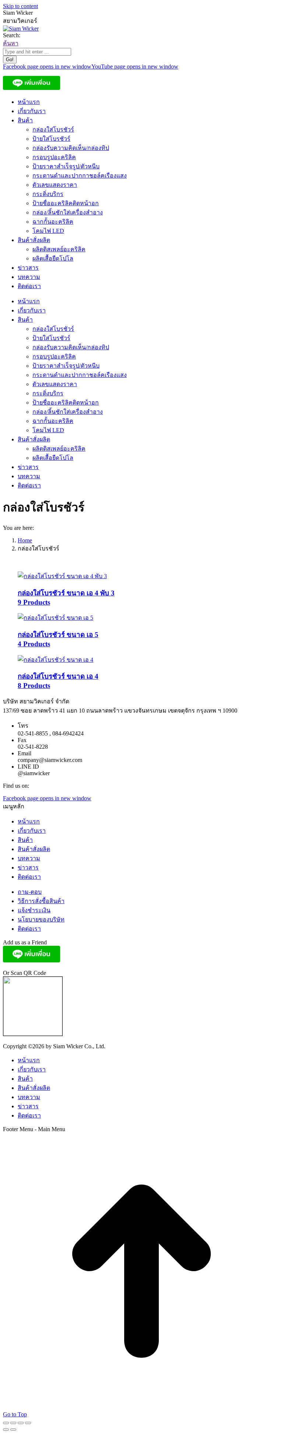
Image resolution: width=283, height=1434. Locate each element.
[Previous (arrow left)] (6, 1429)
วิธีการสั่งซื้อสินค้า (41, 901)
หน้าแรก (29, 821)
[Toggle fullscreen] (21, 1423)
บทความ (29, 858)
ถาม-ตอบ (30, 892)
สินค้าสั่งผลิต (34, 849)
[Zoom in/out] (28, 1423)
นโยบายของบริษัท (41, 919)
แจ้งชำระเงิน (34, 910)
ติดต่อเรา (29, 877)
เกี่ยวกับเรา (32, 831)
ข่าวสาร (28, 867)
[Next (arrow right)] (13, 1429)
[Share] (13, 1423)
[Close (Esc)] (6, 1423)
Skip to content (20, 6)
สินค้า (25, 840)
